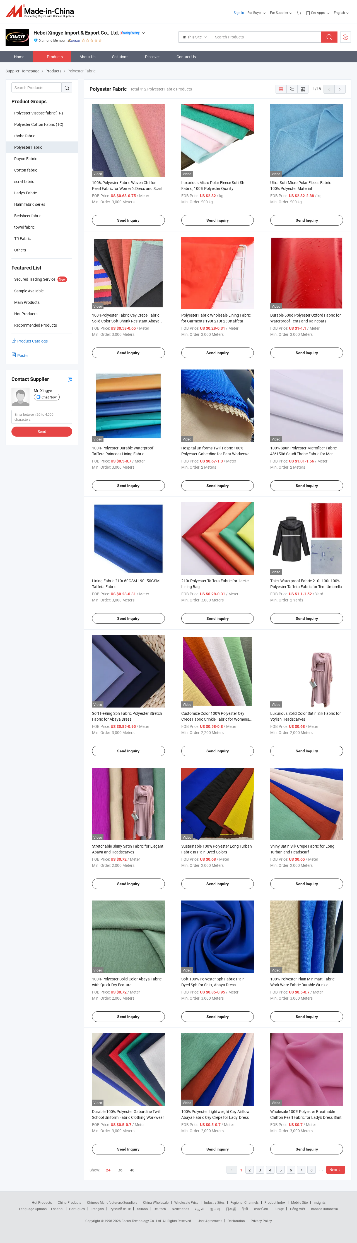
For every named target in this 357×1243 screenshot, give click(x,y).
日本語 (231, 1209)
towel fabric (24, 227)
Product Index (274, 1202)
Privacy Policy (261, 1220)
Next (333, 1169)
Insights (319, 1202)
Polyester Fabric (28, 147)
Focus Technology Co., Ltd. (142, 1220)
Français (97, 1209)
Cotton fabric (25, 170)
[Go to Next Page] (340, 89)
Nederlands (180, 1209)
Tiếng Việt (297, 1209)
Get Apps (317, 12)
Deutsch (160, 1209)
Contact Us (186, 56)
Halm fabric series (29, 204)
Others (20, 250)
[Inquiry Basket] (299, 12)
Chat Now (49, 397)
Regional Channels (244, 1202)
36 (120, 1170)
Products (55, 56)
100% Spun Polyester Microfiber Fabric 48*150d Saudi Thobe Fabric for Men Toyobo (303, 453)
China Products (69, 1202)
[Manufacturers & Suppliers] (41, 11)
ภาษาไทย (261, 1209)
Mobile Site (299, 1202)
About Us (87, 56)
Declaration (236, 1220)
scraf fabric (24, 181)
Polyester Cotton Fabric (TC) (38, 124)
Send (42, 431)
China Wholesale (155, 1202)
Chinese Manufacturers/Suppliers (112, 1202)
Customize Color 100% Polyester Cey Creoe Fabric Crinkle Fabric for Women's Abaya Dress (215, 719)
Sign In (239, 12)
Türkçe (279, 1209)
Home (19, 56)
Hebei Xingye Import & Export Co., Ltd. (76, 33)
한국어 (215, 1209)
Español (57, 1209)
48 (132, 1170)
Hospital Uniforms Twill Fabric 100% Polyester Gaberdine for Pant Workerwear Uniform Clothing (217, 453)
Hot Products (42, 1202)
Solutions (120, 56)
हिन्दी (245, 1209)
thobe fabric (24, 135)
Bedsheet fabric (27, 215)
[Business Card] (70, 379)
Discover (152, 56)
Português (77, 1209)
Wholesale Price (186, 1202)
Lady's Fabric (25, 192)
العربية (199, 1209)
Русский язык (120, 1209)
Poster (23, 355)
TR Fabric (22, 238)
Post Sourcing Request (345, 37)
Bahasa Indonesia (324, 1209)
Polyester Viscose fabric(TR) (38, 113)
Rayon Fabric (25, 158)
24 (108, 1170)
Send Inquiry (128, 220)
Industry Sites (214, 1202)
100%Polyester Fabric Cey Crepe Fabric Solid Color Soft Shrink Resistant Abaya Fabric (126, 320)
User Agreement (210, 1220)
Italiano (142, 1209)
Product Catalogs (32, 341)
